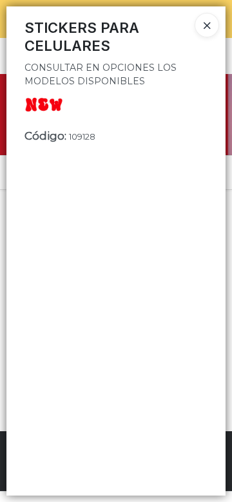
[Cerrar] (207, 25)
